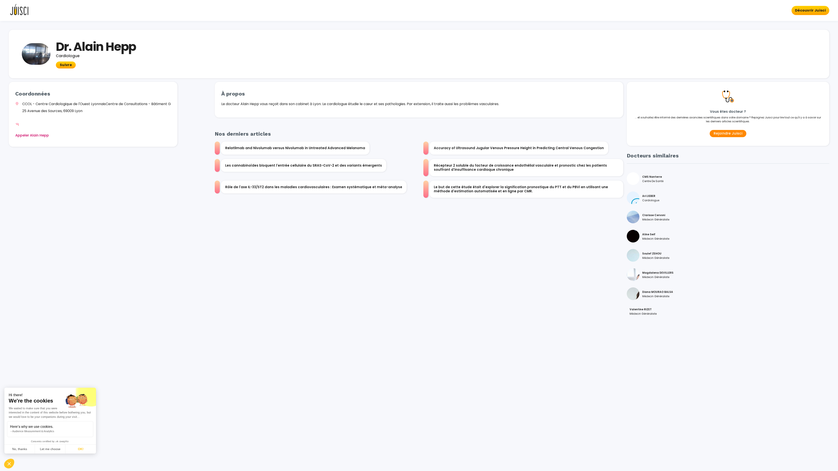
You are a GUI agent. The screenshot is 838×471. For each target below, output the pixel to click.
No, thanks (19, 449)
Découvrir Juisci (810, 10)
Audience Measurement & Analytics (33, 431)
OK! (81, 449)
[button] (9, 463)
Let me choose (50, 449)
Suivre (66, 64)
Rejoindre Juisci (728, 133)
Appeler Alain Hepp (32, 135)
